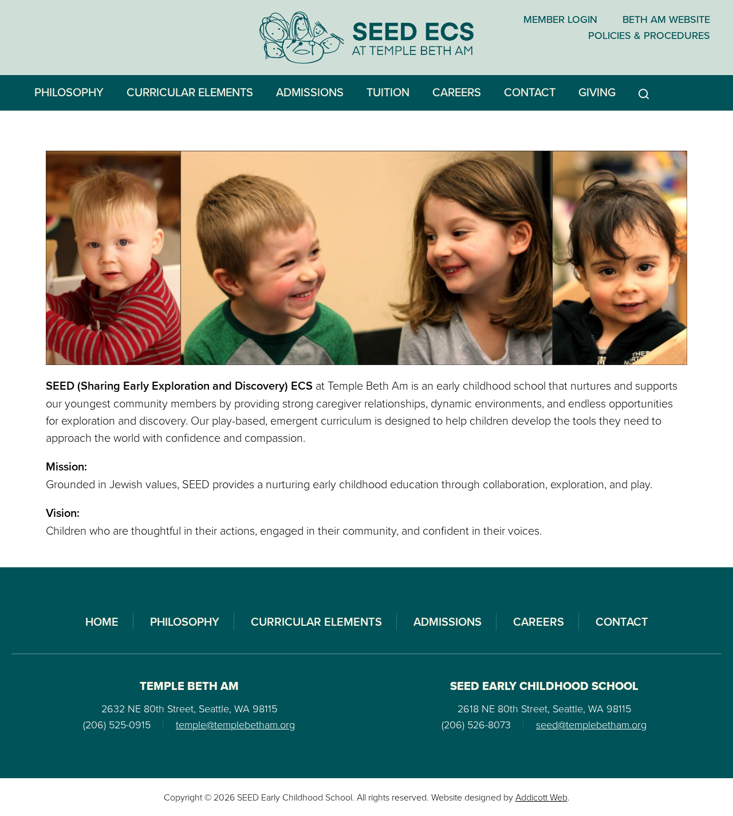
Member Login (560, 19)
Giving (597, 92)
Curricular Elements (190, 92)
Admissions (310, 92)
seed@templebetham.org (591, 724)
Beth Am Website (666, 19)
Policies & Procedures (649, 35)
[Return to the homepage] (366, 37)
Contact (529, 92)
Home (102, 621)
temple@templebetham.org (235, 724)
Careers (456, 92)
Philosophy (69, 92)
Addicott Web (541, 797)
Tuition (387, 92)
